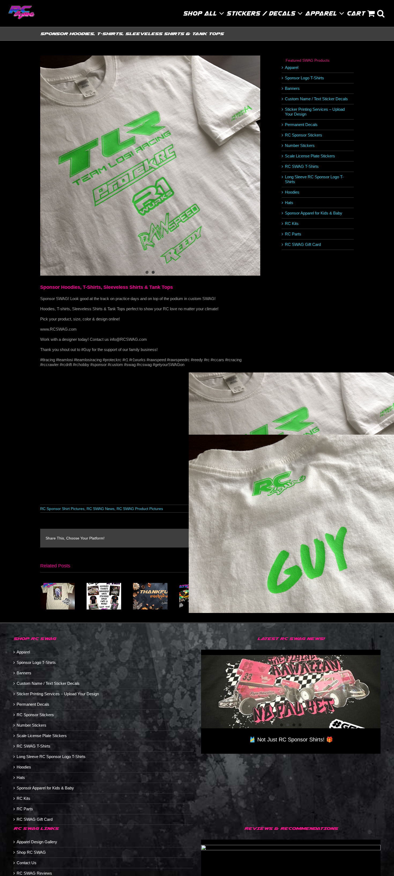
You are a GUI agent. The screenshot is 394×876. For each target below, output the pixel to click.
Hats (289, 202)
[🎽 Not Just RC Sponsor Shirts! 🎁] (291, 691)
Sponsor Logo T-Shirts (304, 78)
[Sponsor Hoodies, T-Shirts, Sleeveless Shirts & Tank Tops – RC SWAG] (150, 166)
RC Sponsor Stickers (303, 135)
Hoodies (292, 192)
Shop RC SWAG (31, 852)
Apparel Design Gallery (37, 842)
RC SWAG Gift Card (303, 244)
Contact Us (26, 862)
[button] (381, 13)
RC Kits (292, 223)
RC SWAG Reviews (34, 873)
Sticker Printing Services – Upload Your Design (58, 694)
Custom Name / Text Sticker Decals (316, 99)
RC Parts (293, 234)
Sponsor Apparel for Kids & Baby (313, 213)
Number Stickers (300, 145)
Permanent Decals (301, 124)
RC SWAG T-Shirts (302, 166)
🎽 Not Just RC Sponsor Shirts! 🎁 (291, 739)
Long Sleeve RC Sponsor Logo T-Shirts (51, 756)
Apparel (291, 67)
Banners (292, 88)
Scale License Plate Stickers (310, 156)
